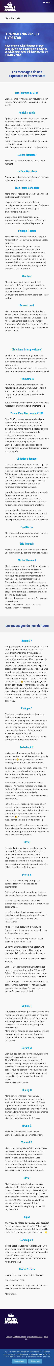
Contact (9, 1337)
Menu (48, 3)
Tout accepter (19, 1361)
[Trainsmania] (10, 6)
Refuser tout (35, 1361)
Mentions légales (19, 1337)
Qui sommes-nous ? (34, 1337)
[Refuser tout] (51, 1357)
